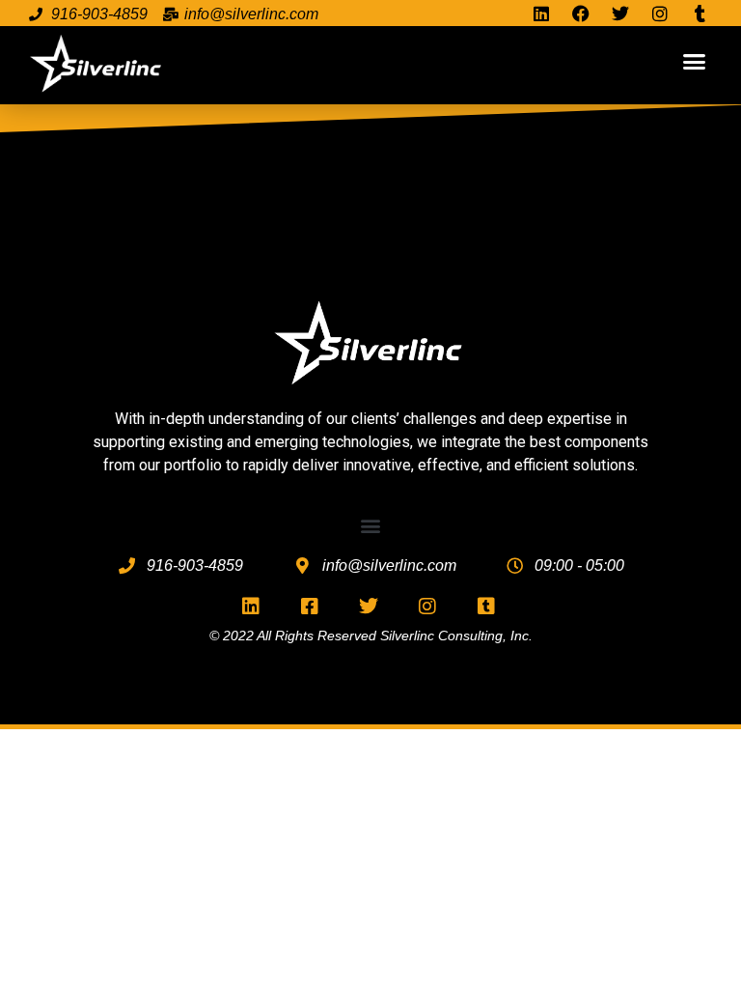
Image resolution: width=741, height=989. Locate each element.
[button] (693, 60)
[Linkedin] (541, 14)
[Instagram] (660, 14)
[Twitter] (620, 14)
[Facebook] (580, 14)
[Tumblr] (700, 14)
